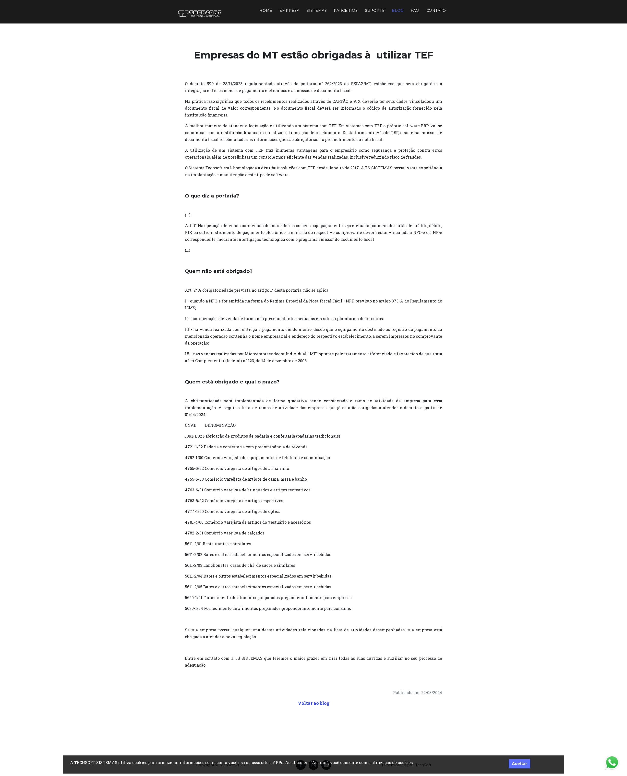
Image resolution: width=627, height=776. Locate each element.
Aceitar (519, 763)
